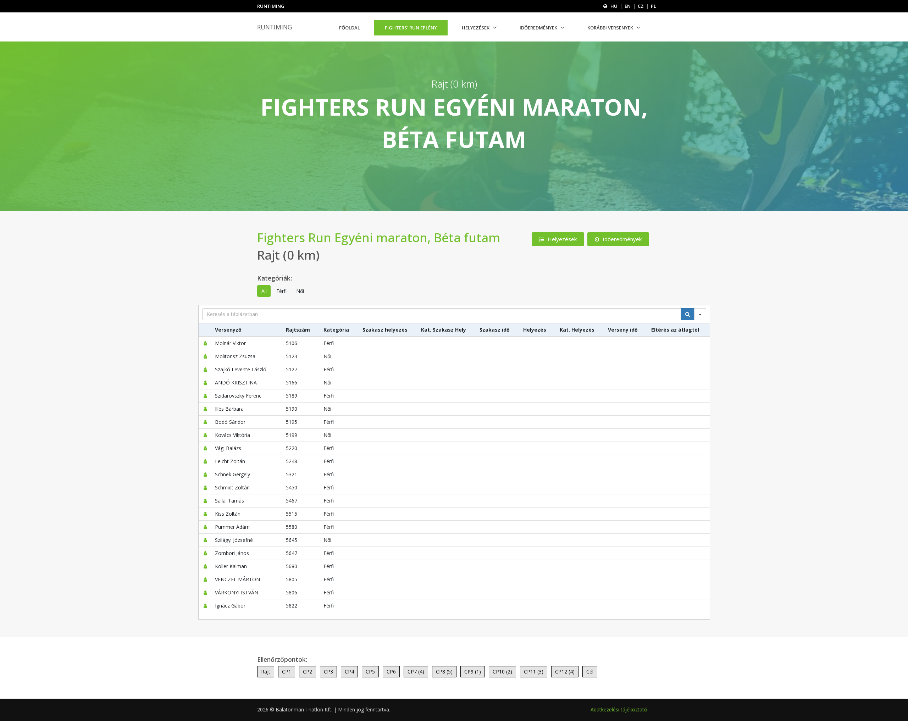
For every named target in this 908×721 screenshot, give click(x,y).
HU (614, 6)
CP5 (370, 671)
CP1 (286, 671)
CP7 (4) (416, 671)
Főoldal (349, 27)
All (264, 291)
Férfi (281, 291)
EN (628, 6)
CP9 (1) (472, 671)
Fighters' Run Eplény (411, 27)
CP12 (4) (565, 671)
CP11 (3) (533, 671)
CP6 (391, 671)
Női (300, 291)
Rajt (265, 671)
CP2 (307, 671)
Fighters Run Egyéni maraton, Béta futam (378, 237)
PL (653, 6)
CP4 (349, 671)
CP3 (328, 671)
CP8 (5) (444, 671)
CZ (641, 6)
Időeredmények (538, 27)
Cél (589, 671)
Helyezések (475, 27)
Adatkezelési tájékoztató (619, 709)
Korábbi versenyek (610, 27)
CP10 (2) (502, 671)
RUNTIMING (274, 27)
